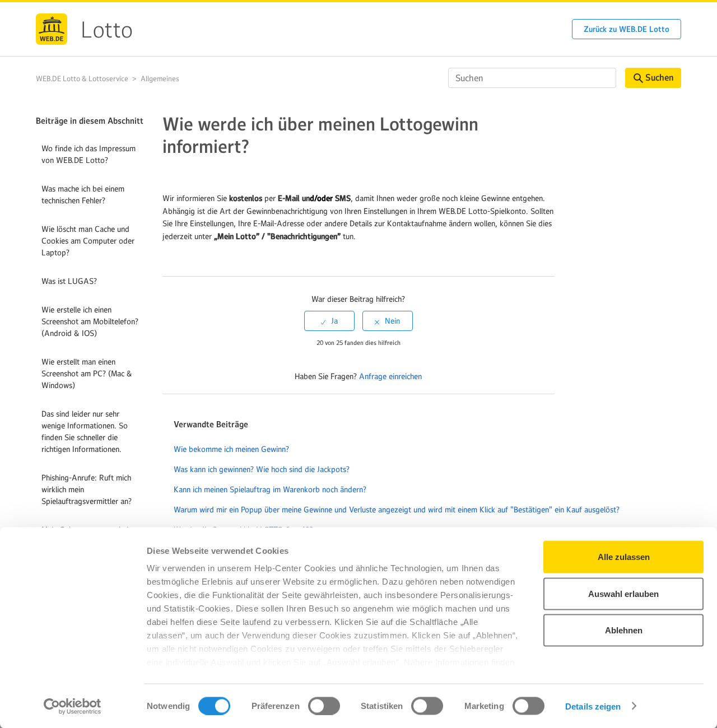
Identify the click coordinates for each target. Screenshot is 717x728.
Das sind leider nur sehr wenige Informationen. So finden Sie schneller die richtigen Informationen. (84, 431)
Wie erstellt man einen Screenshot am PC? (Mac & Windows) (86, 373)
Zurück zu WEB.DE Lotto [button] (626, 29)
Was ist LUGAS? (69, 281)
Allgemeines (160, 78)
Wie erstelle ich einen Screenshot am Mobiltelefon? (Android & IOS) (89, 321)
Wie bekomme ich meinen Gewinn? (231, 449)
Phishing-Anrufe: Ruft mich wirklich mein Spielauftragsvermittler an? (86, 489)
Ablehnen (623, 630)
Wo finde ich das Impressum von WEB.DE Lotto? (88, 154)
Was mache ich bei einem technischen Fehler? (82, 195)
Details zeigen (593, 706)
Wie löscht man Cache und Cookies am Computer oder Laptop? (87, 241)
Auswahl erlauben (623, 593)
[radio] (329, 321)
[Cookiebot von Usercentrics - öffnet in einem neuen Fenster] (73, 706)
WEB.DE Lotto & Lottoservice (82, 78)
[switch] (324, 706)
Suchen (659, 77)
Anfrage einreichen (390, 376)
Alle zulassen (624, 557)
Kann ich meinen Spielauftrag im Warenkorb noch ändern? (270, 489)
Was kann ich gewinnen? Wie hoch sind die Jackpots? (262, 469)
